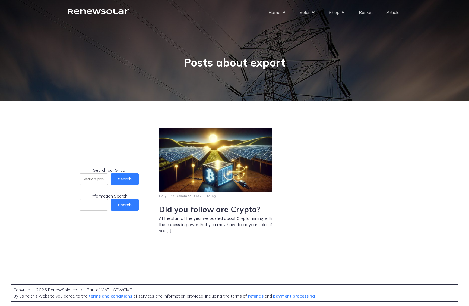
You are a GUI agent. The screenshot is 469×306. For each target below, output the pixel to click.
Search (125, 179)
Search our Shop (109, 170)
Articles (394, 12)
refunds (256, 296)
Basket (366, 12)
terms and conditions (111, 296)
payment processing (293, 296)
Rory (163, 196)
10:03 (211, 196)
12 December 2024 (186, 196)
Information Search (109, 196)
